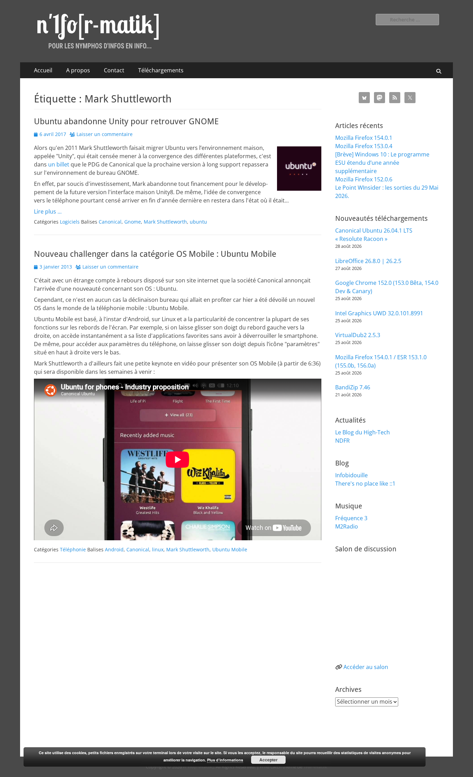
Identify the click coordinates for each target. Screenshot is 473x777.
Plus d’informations (225, 759)
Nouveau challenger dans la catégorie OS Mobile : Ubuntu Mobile (155, 254)
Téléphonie (73, 549)
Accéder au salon (365, 667)
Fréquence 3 (351, 518)
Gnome (132, 221)
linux (157, 549)
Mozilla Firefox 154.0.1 (363, 138)
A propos (78, 70)
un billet (59, 164)
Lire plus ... (48, 211)
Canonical (110, 221)
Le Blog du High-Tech (362, 432)
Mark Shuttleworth (165, 221)
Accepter (268, 760)
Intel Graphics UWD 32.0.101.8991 (379, 313)
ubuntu (198, 221)
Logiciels (70, 221)
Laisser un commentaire (105, 134)
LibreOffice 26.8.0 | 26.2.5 (368, 261)
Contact (114, 70)
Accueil (43, 70)
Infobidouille (351, 475)
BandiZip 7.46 (352, 387)
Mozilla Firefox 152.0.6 (363, 179)
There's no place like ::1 (365, 483)
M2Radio (346, 526)
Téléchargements (161, 70)
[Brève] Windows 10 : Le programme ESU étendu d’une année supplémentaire (382, 163)
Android (114, 549)
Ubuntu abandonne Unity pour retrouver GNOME (126, 121)
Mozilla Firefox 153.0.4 (363, 146)
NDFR (342, 440)
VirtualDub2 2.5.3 (357, 335)
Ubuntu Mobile (229, 549)
